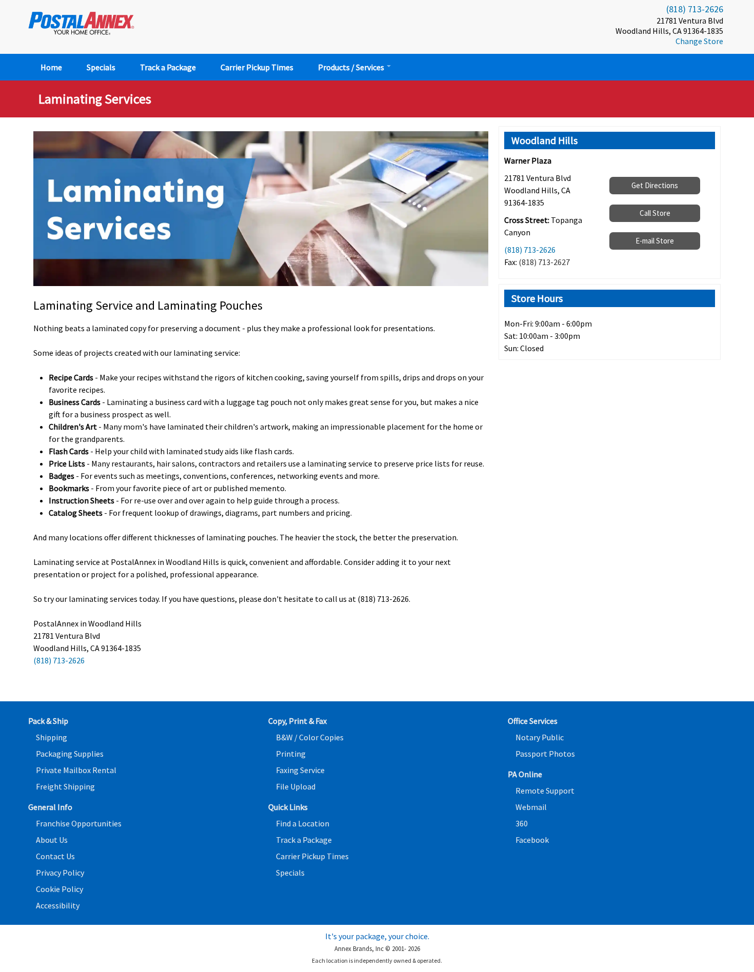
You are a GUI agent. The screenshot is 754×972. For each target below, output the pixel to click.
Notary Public (539, 737)
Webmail (531, 807)
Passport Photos (545, 753)
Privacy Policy (60, 872)
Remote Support (544, 790)
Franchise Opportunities (79, 823)
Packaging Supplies (70, 753)
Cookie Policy (59, 889)
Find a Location (302, 823)
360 (521, 823)
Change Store (699, 41)
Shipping (51, 737)
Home (51, 67)
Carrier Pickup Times (257, 67)
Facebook (532, 840)
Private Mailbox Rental (76, 770)
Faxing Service (300, 770)
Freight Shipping (65, 786)
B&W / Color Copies (310, 737)
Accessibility (58, 905)
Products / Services (352, 67)
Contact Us (55, 856)
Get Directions (654, 185)
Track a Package (168, 67)
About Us (52, 840)
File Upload (295, 786)
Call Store (655, 213)
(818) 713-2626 (694, 9)
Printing (291, 753)
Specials (101, 67)
